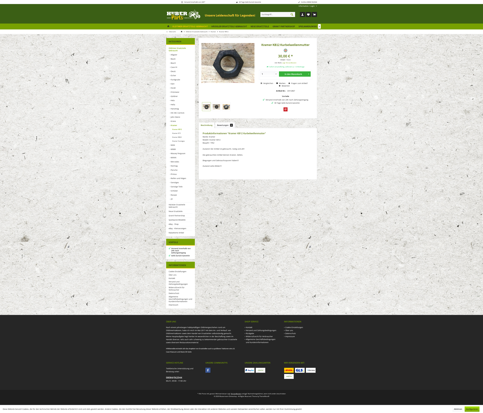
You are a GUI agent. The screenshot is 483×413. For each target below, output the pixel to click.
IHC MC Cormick (177, 113)
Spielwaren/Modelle (177, 220)
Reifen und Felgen (178, 178)
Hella (172, 104)
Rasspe (173, 195)
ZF (171, 199)
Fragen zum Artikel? (299, 83)
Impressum (173, 305)
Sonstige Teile (176, 186)
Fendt (173, 88)
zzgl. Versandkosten (289, 63)
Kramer (173, 125)
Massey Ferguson (177, 153)
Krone (173, 121)
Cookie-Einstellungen (177, 271)
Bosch (173, 63)
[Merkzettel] (308, 14)
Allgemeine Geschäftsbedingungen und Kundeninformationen (180, 299)
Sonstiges (174, 182)
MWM (173, 149)
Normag (174, 166)
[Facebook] (207, 370)
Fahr (172, 84)
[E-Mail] (286, 109)
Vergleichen (268, 83)
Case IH (173, 67)
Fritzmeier (174, 92)
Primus (173, 174)
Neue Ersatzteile (176, 211)
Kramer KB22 (177, 137)
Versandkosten (236, 394)
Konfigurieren (472, 409)
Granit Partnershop (177, 215)
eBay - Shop (174, 224)
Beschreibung (206, 125)
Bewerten (285, 86)
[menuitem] (307, 6)
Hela (172, 100)
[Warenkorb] (314, 14)
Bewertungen (224, 125)
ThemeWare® (264, 396)
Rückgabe (250, 333)
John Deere (175, 117)
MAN (172, 145)
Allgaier (173, 54)
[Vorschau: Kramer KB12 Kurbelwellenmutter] (206, 106)
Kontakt (172, 278)
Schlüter (174, 191)
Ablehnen (458, 409)
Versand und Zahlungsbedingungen (178, 282)
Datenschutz (174, 293)
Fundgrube (175, 79)
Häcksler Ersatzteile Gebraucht (177, 205)
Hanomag (174, 108)
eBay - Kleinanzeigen (177, 228)
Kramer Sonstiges (178, 141)
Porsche (173, 170)
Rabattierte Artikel (176, 232)
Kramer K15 (176, 133)
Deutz (173, 71)
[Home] (168, 26)
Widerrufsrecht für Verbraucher (177, 288)
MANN (173, 157)
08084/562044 (174, 377)
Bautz (173, 59)
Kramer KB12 (177, 129)
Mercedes (174, 161)
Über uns (172, 275)
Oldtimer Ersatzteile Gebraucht (177, 49)
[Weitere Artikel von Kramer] (285, 50)
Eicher (173, 75)
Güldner (174, 96)
